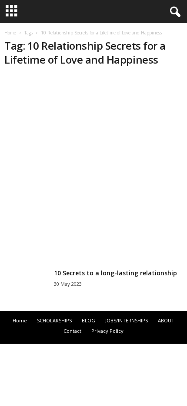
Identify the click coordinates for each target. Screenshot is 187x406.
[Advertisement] (93, 169)
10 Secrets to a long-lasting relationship (115, 273)
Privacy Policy (107, 331)
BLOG (88, 320)
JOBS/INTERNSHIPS (126, 320)
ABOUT (166, 320)
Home (10, 33)
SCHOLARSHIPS (54, 320)
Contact (72, 331)
